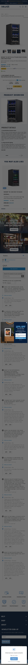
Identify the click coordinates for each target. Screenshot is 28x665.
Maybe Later (20, 339)
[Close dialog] (26, 322)
